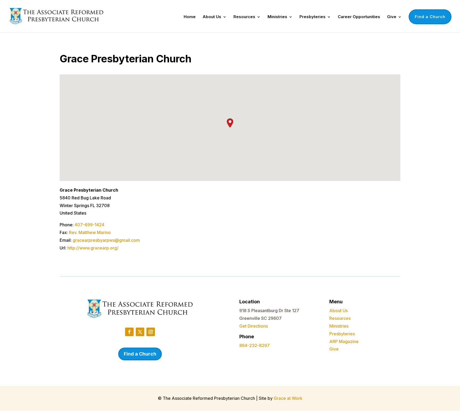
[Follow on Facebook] (129, 332)
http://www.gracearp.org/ (92, 248)
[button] (230, 123)
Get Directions (253, 326)
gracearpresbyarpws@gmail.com (106, 240)
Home (190, 17)
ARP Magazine (344, 341)
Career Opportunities (359, 17)
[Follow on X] (140, 332)
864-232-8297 (254, 345)
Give (391, 17)
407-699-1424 (89, 224)
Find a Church (430, 16)
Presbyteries (312, 17)
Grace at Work (288, 398)
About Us (212, 17)
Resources (244, 17)
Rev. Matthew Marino (90, 232)
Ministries (277, 17)
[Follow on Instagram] (150, 332)
